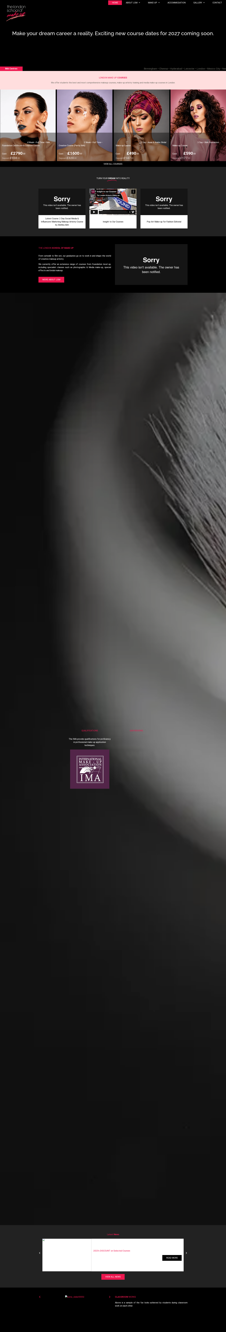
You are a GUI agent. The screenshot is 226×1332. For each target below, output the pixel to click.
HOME (115, 2)
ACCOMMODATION (177, 2)
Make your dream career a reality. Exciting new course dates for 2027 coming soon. (113, 33)
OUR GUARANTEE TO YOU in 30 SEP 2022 (151, 1251)
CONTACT (217, 2)
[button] (1, 123)
